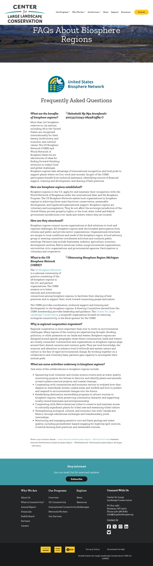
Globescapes (83, 507)
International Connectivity (62, 507)
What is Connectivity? (32, 502)
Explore (82, 490)
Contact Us (112, 520)
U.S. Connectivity (57, 502)
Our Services (93, 12)
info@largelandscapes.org (120, 514)
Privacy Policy (93, 549)
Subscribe (76, 479)
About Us (25, 497)
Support (115, 12)
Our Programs (62, 12)
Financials (26, 511)
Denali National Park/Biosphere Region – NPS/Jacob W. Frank (83, 439)
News (106, 12)
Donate (141, 12)
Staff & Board (27, 516)
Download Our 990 (116, 549)
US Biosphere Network (48, 269)
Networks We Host (58, 511)
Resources (126, 12)
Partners (25, 521)
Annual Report (28, 507)
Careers (25, 525)
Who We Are (78, 12)
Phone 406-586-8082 (117, 511)
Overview (54, 497)
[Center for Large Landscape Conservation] (24, 14)
